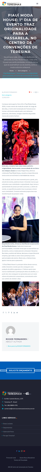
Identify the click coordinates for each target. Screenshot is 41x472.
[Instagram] (22, 451)
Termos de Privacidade (20, 460)
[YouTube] (24, 451)
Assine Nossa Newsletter (27, 458)
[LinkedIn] (14, 312)
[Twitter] (6, 312)
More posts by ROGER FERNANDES (19, 346)
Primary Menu (37, 3)
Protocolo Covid (11, 458)
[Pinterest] (9, 312)
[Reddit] (17, 312)
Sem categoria (6, 95)
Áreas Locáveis (8, 424)
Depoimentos (7, 428)
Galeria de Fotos (8, 432)
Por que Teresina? (9, 436)
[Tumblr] (11, 312)
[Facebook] (3, 312)
